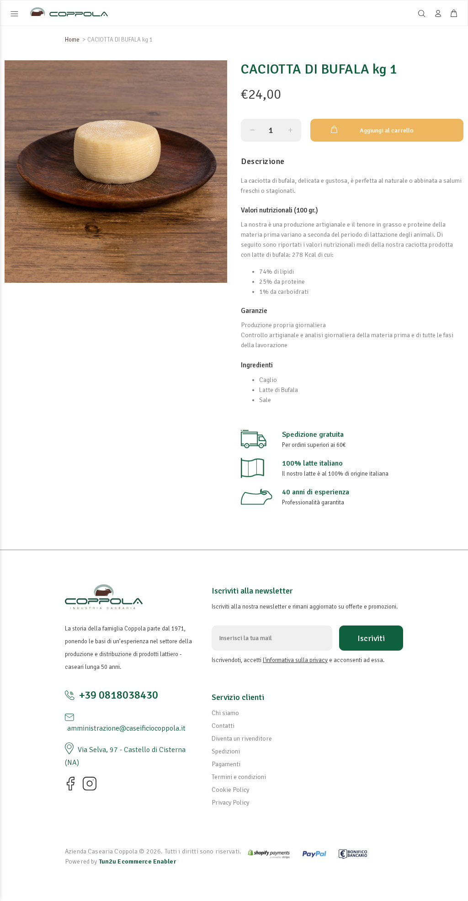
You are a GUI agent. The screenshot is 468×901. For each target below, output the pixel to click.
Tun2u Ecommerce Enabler (137, 861)
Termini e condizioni (239, 777)
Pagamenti (226, 764)
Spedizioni (226, 751)
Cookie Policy (230, 790)
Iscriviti (371, 638)
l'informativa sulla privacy (295, 660)
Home (72, 39)
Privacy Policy (230, 802)
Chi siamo (225, 713)
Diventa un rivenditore (242, 738)
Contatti (223, 726)
